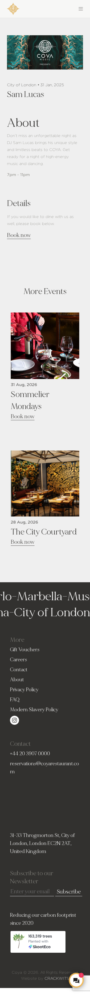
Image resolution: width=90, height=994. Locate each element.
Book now (19, 235)
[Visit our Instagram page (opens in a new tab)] (14, 719)
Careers (18, 659)
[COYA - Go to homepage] (13, 8)
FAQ (15, 699)
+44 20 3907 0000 (30, 753)
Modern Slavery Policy (34, 709)
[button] (64, 8)
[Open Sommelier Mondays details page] (45, 345)
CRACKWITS (56, 978)
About (17, 679)
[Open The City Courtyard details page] (45, 482)
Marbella (34, 596)
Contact (19, 669)
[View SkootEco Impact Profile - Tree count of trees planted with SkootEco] (44, 942)
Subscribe (69, 891)
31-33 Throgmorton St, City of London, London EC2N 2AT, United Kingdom (42, 843)
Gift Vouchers (25, 649)
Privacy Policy (24, 689)
